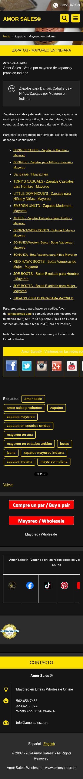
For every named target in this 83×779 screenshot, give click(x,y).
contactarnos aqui (19, 313)
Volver (8, 485)
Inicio (6, 36)
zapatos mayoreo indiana (44, 452)
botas (64, 444)
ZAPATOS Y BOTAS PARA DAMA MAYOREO (43, 298)
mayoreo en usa (20, 435)
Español (34, 744)
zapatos (56, 408)
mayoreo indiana (53, 461)
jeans (11, 452)
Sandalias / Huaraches (30, 174)
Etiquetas (11, 399)
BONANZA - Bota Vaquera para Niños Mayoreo (45, 254)
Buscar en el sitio (64, 18)
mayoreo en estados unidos (29, 444)
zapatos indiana (19, 461)
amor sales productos (24, 408)
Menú (75, 18)
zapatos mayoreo (21, 417)
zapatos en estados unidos (28, 426)
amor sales (33, 399)
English (49, 744)
